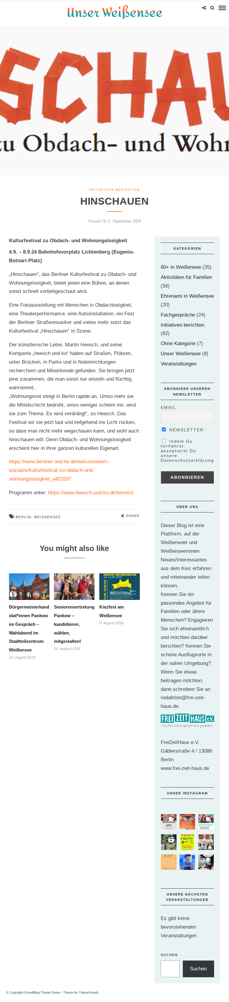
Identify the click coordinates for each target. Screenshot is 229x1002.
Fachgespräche (178, 315)
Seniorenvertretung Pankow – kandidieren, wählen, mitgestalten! (74, 624)
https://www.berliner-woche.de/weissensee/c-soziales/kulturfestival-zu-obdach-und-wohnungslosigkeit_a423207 (59, 470)
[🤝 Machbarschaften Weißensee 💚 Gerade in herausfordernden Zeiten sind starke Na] (187, 842)
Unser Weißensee (181, 353)
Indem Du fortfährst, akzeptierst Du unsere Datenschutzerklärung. (187, 453)
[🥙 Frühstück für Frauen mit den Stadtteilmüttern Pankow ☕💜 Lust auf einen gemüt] (206, 842)
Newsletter (186, 429)
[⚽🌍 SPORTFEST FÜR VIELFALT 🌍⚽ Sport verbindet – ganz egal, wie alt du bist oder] (169, 862)
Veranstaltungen (178, 364)
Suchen (169, 955)
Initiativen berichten (114, 190)
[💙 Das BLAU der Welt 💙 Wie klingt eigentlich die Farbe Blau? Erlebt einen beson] (187, 862)
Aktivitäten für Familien (186, 277)
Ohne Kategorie (178, 343)
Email (168, 407)
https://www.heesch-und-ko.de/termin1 (91, 492)
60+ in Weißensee (181, 267)
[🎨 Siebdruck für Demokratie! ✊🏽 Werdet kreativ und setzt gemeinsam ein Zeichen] (187, 822)
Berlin (23, 517)
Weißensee (47, 517)
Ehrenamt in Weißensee (187, 296)
